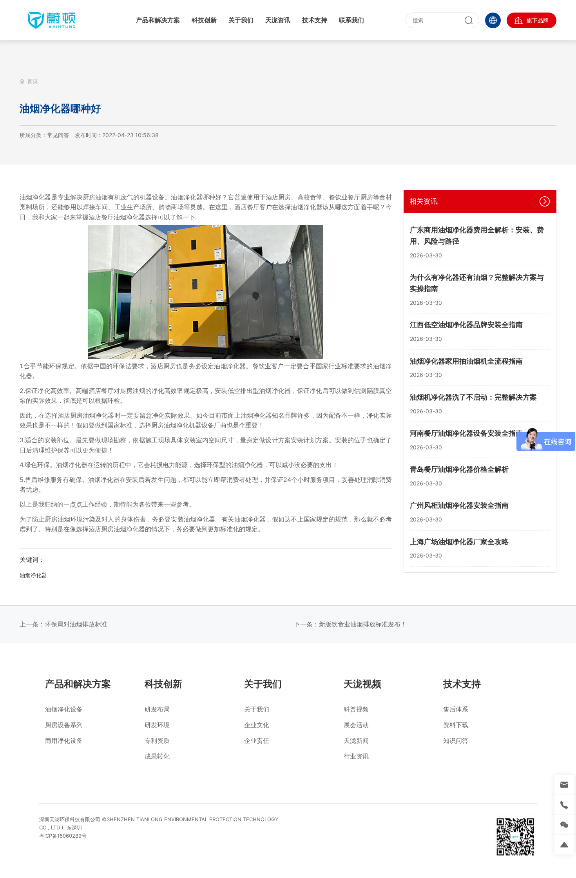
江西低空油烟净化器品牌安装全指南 (466, 324)
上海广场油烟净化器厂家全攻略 (459, 542)
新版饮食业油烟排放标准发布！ (363, 624)
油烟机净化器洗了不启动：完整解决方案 (473, 397)
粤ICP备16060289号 (63, 836)
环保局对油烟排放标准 (76, 624)
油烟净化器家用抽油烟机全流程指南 (466, 361)
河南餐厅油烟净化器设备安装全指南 (466, 433)
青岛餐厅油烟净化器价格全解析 (459, 469)
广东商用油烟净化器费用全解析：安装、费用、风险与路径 (477, 236)
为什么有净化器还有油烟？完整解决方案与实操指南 (477, 283)
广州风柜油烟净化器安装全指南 (459, 505)
